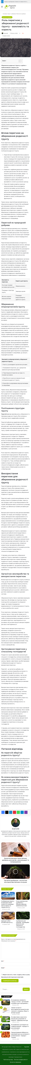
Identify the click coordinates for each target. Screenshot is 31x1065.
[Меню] (2, 7)
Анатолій (6, 33)
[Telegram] (22, 812)
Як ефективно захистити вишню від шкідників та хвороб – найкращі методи (19, 1018)
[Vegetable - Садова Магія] (10, 6)
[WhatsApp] (18, 812)
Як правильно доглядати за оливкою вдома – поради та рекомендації (20, 1026)
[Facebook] (3, 812)
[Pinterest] (14, 812)
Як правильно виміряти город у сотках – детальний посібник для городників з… (20, 1001)
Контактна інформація (15, 1062)
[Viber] (26, 812)
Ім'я (2, 961)
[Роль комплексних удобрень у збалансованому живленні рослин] (23, 896)
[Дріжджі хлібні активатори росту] (8, 915)
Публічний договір (8, 1059)
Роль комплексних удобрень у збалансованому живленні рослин (22, 903)
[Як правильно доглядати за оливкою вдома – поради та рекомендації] (5, 1027)
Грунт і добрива (12, 13)
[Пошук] (29, 7)
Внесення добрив (21, 13)
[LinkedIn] (10, 812)
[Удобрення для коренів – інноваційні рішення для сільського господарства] (23, 915)
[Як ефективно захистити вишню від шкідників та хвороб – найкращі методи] (5, 1019)
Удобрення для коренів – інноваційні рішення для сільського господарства (22, 924)
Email (3, 967)
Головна (4, 13)
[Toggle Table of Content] (19, 61)
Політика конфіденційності (21, 1059)
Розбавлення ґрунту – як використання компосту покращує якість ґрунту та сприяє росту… (8, 904)
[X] (6, 812)
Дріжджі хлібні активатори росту (6, 921)
